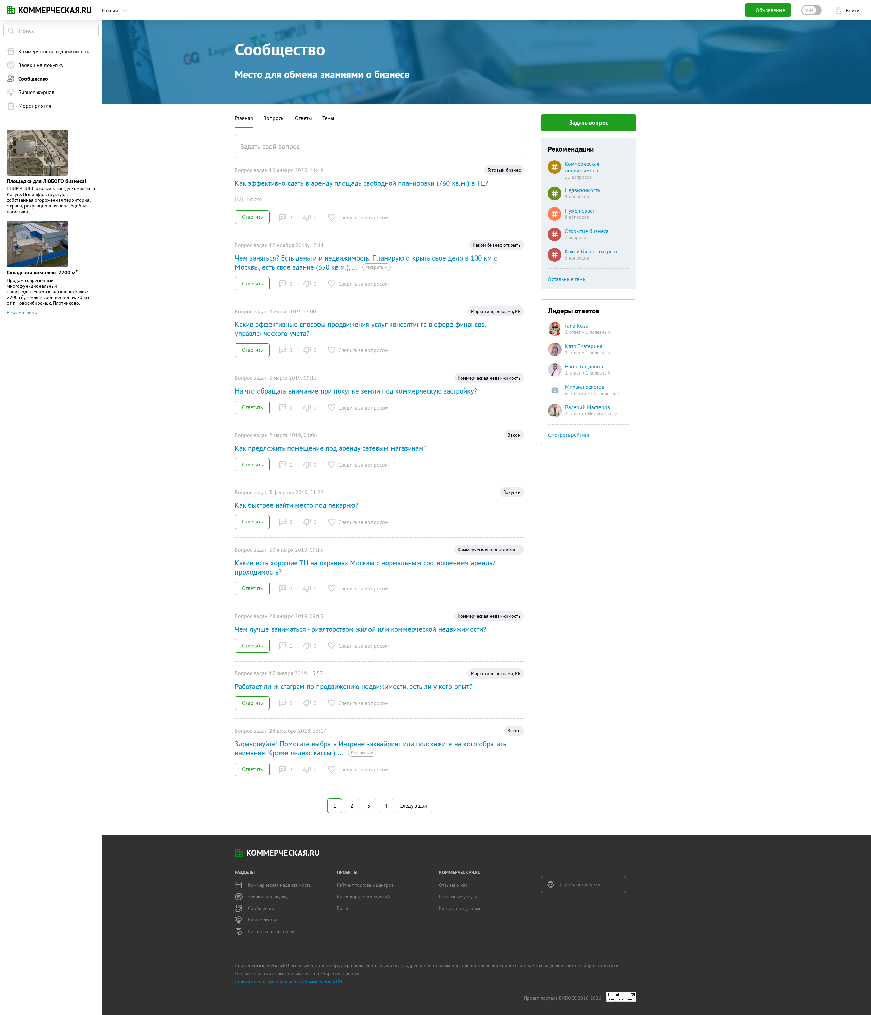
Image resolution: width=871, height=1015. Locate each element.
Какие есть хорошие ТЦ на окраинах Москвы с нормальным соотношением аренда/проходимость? (365, 567)
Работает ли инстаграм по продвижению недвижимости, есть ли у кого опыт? (353, 686)
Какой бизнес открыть (497, 245)
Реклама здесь (22, 312)
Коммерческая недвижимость (489, 378)
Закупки (512, 492)
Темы (328, 118)
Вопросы (274, 118)
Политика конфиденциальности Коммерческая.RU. (289, 982)
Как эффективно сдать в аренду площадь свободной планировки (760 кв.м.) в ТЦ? (361, 183)
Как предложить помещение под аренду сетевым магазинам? (331, 448)
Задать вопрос (588, 123)
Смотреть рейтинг (569, 434)
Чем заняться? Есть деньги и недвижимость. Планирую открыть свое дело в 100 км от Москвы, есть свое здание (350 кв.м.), (367, 262)
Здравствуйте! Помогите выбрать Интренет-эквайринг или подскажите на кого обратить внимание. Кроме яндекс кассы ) (370, 748)
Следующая (413, 804)
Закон (514, 435)
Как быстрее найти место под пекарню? (296, 505)
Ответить (252, 216)
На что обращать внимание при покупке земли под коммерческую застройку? (356, 391)
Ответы (303, 118)
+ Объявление (768, 9)
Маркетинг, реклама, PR (496, 311)
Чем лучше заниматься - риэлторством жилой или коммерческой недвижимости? (360, 629)
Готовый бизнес (504, 170)
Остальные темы (567, 279)
